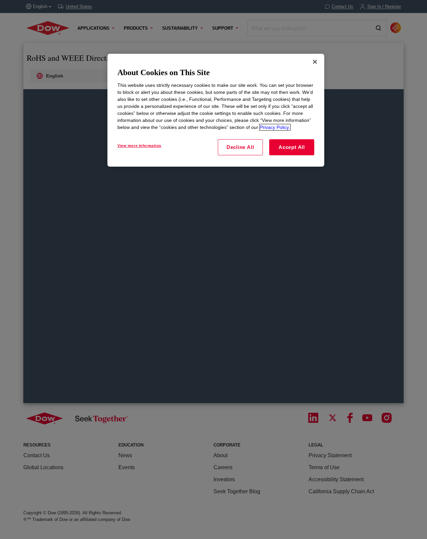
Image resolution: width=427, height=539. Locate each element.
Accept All (292, 147)
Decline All (240, 147)
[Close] (315, 61)
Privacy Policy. (275, 127)
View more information (139, 146)
